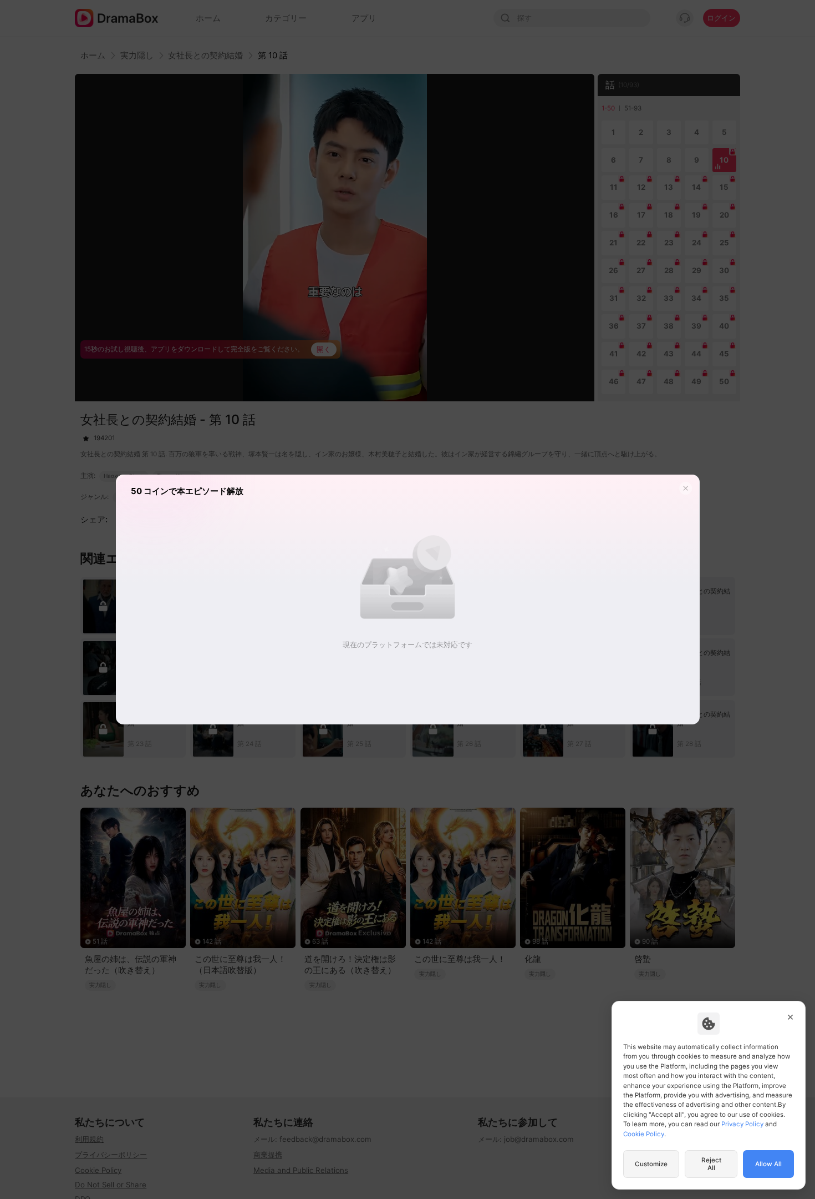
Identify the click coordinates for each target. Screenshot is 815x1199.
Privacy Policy (742, 1124)
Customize (651, 1164)
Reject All (711, 1164)
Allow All (768, 1164)
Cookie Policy (643, 1134)
